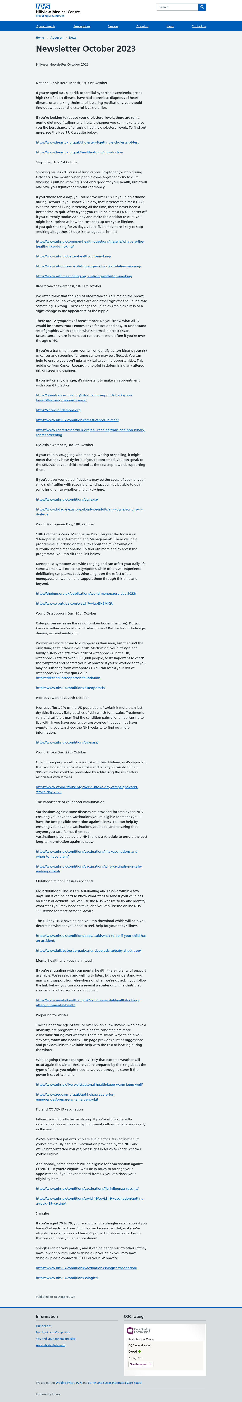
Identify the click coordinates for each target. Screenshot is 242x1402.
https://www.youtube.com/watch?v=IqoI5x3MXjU (74, 603)
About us (142, 26)
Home (40, 37)
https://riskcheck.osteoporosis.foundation (68, 678)
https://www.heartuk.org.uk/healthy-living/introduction (79, 152)
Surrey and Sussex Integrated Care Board (115, 1382)
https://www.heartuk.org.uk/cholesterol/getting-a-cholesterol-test (87, 142)
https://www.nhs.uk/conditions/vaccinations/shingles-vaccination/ (86, 1268)
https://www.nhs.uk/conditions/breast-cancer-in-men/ (77, 420)
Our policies (43, 1326)
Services (113, 26)
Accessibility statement (50, 1345)
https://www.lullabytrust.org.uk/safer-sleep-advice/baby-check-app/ (88, 951)
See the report (139, 1364)
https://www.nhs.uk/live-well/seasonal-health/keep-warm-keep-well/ (89, 1085)
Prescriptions (82, 26)
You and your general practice (55, 1339)
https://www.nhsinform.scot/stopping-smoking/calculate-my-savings (88, 266)
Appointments (45, 26)
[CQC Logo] (138, 1331)
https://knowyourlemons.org (58, 410)
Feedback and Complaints (53, 1332)
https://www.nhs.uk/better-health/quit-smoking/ (73, 256)
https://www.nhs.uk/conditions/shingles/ (67, 1278)
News (170, 26)
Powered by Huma (48, 1394)
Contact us (199, 26)
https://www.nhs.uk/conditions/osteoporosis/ (70, 688)
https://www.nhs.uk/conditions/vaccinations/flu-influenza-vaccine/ (87, 1189)
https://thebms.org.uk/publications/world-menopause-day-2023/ (86, 593)
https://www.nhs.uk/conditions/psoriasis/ (67, 742)
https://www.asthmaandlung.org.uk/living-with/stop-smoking (84, 276)
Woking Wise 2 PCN (69, 1382)
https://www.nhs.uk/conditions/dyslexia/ (67, 499)
